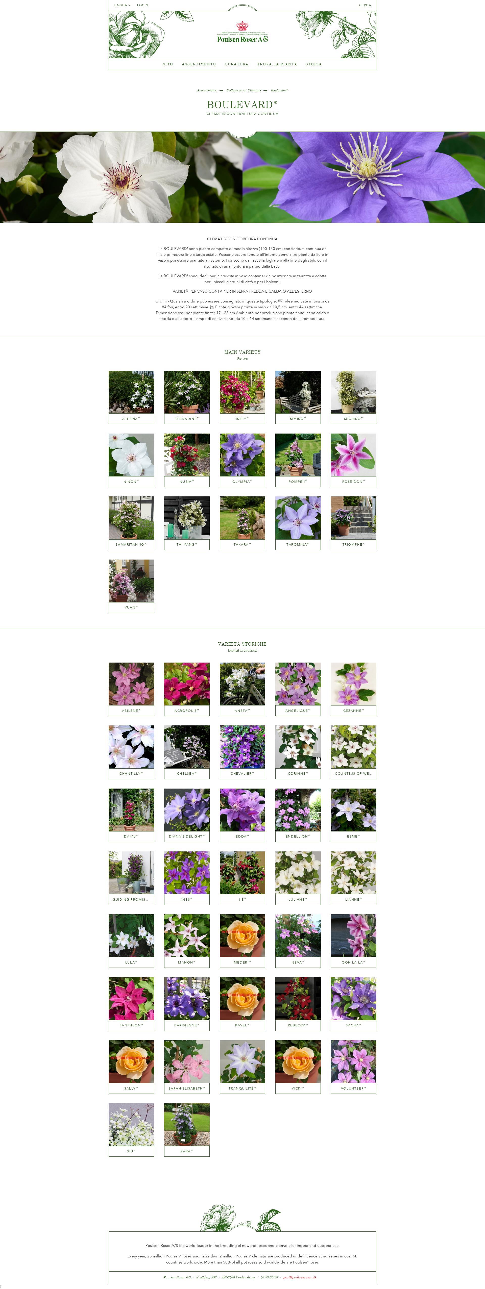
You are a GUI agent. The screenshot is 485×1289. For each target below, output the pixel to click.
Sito (168, 64)
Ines (187, 899)
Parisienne (187, 1025)
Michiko (353, 419)
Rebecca (298, 1025)
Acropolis (187, 711)
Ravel (242, 1025)
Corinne (298, 773)
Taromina (298, 544)
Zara (187, 1151)
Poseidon (353, 482)
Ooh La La (354, 962)
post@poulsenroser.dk (300, 1277)
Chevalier (242, 773)
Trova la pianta (277, 64)
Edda (242, 836)
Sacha (353, 1025)
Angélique (298, 711)
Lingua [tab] (121, 5)
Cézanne (353, 711)
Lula (131, 962)
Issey (242, 419)
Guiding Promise (131, 899)
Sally (131, 1088)
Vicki (298, 1088)
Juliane (298, 899)
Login (142, 5)
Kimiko (298, 419)
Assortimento (199, 64)
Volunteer (354, 1088)
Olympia (242, 482)
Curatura (237, 64)
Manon (187, 962)
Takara (242, 544)
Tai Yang (187, 544)
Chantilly (131, 773)
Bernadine (187, 419)
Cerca (365, 5)
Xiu (131, 1151)
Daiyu (131, 836)
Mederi (242, 962)
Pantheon (131, 1025)
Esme (353, 836)
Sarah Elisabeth (186, 1088)
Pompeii (298, 482)
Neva (298, 962)
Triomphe (354, 544)
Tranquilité (242, 1088)
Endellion (298, 836)
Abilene (131, 711)
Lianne (353, 899)
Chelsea (187, 773)
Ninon (131, 482)
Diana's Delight (187, 836)
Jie (242, 899)
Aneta (242, 711)
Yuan (131, 607)
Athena (131, 419)
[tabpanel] (242, 64)
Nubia (187, 482)
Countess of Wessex (353, 773)
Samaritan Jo (131, 544)
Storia (314, 64)
